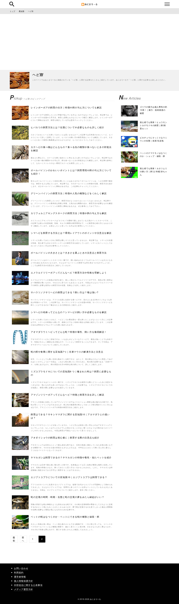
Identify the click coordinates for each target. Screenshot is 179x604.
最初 (14, 539)
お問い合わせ (21, 568)
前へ (23, 539)
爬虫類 (21, 11)
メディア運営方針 (23, 589)
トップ (12, 11)
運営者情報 (20, 576)
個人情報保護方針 (23, 580)
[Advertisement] (89, 42)
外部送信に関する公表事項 (28, 585)
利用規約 (18, 572)
